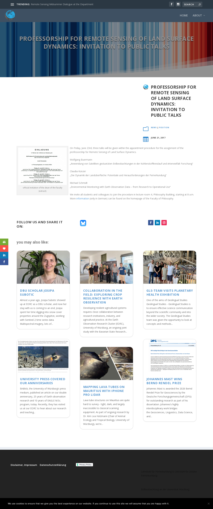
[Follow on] (170, 222)
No (183, 503)
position (164, 127)
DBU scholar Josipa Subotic (37, 292)
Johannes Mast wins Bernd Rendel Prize (164, 381)
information (82, 198)
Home (184, 15)
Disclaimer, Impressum (24, 465)
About (197, 15)
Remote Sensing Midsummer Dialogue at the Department (62, 4)
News (154, 127)
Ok (174, 503)
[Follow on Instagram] (164, 222)
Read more (197, 503)
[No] (209, 503)
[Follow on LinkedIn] (157, 222)
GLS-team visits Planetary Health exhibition (169, 292)
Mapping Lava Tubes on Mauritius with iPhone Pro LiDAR (104, 391)
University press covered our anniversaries (42, 381)
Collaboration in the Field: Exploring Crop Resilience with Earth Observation (102, 296)
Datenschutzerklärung (53, 465)
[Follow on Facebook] (150, 222)
